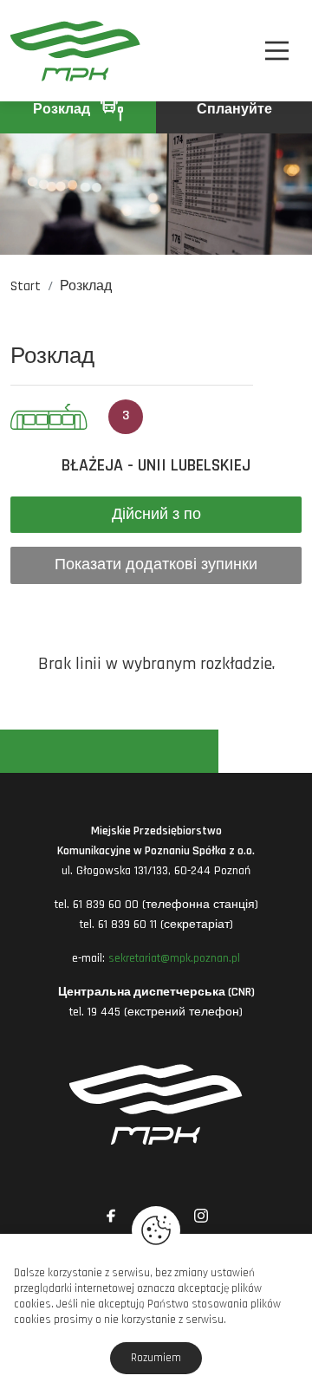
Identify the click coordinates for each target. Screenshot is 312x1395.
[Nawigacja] (277, 50)
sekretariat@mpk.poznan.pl (174, 958)
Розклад (63, 110)
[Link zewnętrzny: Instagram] (201, 1215)
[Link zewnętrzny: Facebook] (111, 1215)
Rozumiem (156, 1358)
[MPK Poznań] (32, 50)
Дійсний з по (156, 514)
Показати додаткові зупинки (156, 564)
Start (25, 286)
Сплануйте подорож (230, 117)
